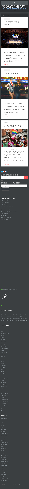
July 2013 (3, 469)
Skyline (2, 392)
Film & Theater (4, 348)
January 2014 (4, 457)
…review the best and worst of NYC (14, 316)
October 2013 (4, 463)
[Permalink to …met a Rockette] (14, 88)
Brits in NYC (3, 337)
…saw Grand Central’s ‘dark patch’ (12, 313)
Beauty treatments (5, 333)
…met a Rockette (12, 73)
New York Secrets (5, 375)
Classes (2, 343)
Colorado (3, 344)
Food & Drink (4, 352)
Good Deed (3, 358)
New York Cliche (4, 204)
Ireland (2, 363)
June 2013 (3, 470)
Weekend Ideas (4, 407)
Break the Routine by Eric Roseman (9, 211)
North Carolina (4, 378)
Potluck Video (4, 215)
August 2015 (4, 422)
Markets (3, 367)
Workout (3, 410)
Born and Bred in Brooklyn (7, 206)
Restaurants (4, 386)
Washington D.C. (4, 405)
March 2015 (3, 431)
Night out (3, 376)
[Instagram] (6, 171)
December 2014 (4, 437)
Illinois (2, 361)
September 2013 (4, 465)
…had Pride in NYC (12, 126)
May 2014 (3, 450)
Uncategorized (4, 399)
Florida (2, 350)
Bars (2, 331)
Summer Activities (5, 393)
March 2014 (3, 454)
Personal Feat (4, 384)
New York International (6, 217)
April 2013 (3, 474)
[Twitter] (2, 171)
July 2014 (3, 446)
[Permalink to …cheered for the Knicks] (14, 38)
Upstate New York (5, 401)
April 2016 (3, 420)
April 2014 (3, 452)
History (2, 360)
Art (1, 329)
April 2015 (3, 429)
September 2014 (4, 442)
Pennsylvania (4, 382)
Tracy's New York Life (6, 210)
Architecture (4, 328)
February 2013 (4, 478)
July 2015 (3, 423)
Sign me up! (5, 189)
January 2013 (4, 480)
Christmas (3, 341)
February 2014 (4, 455)
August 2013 (4, 467)
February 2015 (4, 433)
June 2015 (3, 425)
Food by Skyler (4, 213)
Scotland (3, 390)
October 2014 (4, 440)
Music (2, 371)
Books (2, 335)
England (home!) (4, 346)
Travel (2, 397)
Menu (15, 3)
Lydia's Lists (3, 365)
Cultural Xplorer (4, 219)
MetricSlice (19, 484)
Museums (3, 369)
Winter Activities (4, 408)
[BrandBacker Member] (4, 300)
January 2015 (4, 435)
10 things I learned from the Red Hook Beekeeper (16, 318)
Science (3, 388)
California (3, 339)
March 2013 (3, 476)
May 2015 (3, 427)
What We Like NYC (5, 202)
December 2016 (4, 418)
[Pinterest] (4, 171)
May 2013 (3, 472)
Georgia (3, 356)
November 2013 (4, 461)
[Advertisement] (11, 232)
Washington (3, 403)
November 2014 (4, 438)
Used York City (4, 200)
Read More (6, 64)
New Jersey (3, 373)
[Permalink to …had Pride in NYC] (14, 138)
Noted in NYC (4, 208)
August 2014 (4, 444)
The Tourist (3, 395)
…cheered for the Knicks (12, 23)
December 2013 (4, 459)
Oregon (2, 380)
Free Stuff (3, 354)
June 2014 (3, 448)
